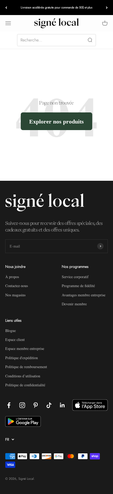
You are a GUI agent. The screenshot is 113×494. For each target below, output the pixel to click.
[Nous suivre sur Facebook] (8, 405)
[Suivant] (107, 7)
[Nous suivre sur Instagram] (22, 405)
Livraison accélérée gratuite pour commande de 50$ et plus (56, 7)
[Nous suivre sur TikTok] (49, 405)
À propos (12, 276)
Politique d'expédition (21, 357)
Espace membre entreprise (24, 348)
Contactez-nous (16, 285)
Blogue (10, 330)
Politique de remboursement (26, 366)
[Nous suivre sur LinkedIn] (62, 405)
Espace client (15, 339)
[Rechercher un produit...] (56, 40)
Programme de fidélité (78, 285)
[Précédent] (6, 7)
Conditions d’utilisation (22, 375)
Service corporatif (75, 276)
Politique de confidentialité (25, 384)
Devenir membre (74, 303)
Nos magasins (15, 294)
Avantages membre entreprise (83, 294)
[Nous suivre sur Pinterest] (35, 405)
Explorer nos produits (56, 121)
